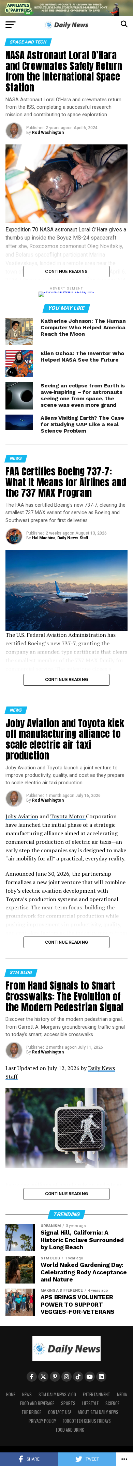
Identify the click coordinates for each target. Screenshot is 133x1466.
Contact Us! (59, 1412)
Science (112, 1403)
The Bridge (31, 1412)
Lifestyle (90, 1403)
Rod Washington (48, 132)
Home (10, 1394)
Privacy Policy (42, 1421)
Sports (68, 1403)
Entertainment (96, 1394)
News (27, 1394)
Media (122, 1394)
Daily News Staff (72, 538)
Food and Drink (70, 1430)
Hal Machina (43, 538)
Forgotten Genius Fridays (87, 1421)
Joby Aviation (21, 816)
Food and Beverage (37, 1403)
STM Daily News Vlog (57, 1394)
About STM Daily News (98, 1412)
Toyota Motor (68, 816)
